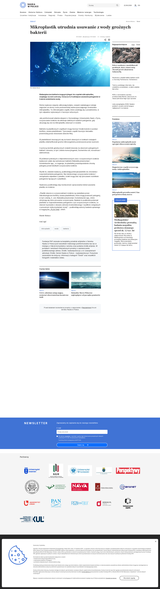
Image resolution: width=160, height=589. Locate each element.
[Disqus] (70, 341)
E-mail (59, 428)
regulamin (67, 436)
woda (56, 229)
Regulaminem (86, 308)
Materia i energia (84, 12)
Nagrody (52, 15)
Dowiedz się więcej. (111, 578)
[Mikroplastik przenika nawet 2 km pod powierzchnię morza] (126, 184)
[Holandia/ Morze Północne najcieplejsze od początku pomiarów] (86, 285)
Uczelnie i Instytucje (28, 15)
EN (139, 5)
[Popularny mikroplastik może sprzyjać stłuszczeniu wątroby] (126, 133)
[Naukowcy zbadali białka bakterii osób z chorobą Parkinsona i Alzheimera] (126, 78)
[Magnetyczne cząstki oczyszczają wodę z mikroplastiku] (126, 158)
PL (135, 5)
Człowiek (48, 12)
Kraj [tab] (133, 45)
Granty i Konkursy (85, 15)
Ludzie (108, 15)
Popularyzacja (70, 15)
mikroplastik (45, 229)
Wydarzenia (99, 15)
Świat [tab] (138, 45)
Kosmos (23, 12)
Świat (33, 21)
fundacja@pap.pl (86, 571)
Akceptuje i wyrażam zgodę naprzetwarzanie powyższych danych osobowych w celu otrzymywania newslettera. (80, 436)
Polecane (121, 200)
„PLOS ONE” (55, 210)
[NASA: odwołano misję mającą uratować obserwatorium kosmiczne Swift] (54, 285)
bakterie (66, 229)
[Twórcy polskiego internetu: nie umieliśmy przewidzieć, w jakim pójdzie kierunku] (126, 87)
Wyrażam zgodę (129, 578)
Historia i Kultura (35, 12)
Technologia (99, 12)
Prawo (60, 15)
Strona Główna (130, 21)
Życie (65, 12)
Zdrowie (57, 12)
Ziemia (72, 12)
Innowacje (42, 15)
